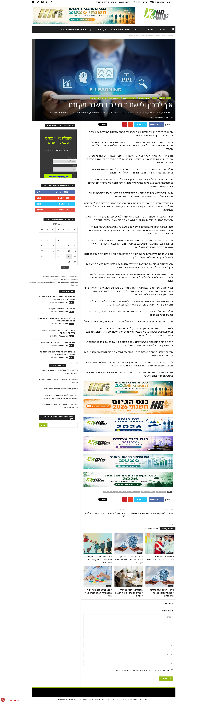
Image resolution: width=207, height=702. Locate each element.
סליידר (104, 98)
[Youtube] (33, 2)
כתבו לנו (136, 2)
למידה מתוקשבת (109, 492)
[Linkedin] (47, 2)
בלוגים (162, 98)
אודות (144, 2)
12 (58, 246)
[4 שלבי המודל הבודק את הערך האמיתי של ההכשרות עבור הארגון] (159, 543)
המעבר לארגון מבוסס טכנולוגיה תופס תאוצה (152, 513)
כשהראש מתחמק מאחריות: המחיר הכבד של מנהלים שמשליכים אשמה (57, 353)
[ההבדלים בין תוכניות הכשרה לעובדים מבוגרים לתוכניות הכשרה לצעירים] (128, 576)
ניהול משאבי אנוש (114, 98)
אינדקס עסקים (102, 2)
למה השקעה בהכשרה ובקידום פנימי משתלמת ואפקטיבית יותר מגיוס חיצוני (99, 559)
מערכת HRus (163, 117)
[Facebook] (57, 2)
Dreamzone (132, 699)
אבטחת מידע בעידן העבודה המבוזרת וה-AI (58, 342)
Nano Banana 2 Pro (70, 370)
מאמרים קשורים (167, 529)
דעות (152, 29)
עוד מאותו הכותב (151, 529)
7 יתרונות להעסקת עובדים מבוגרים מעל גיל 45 (105, 515)
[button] (171, 29)
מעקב (39, 198)
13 (53, 246)
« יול (64, 267)
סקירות (102, 29)
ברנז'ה (140, 29)
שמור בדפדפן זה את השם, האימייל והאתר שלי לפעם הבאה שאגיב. (143, 670)
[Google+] (52, 2)
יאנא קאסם (73, 389)
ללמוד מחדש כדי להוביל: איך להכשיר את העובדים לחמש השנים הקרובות (129, 559)
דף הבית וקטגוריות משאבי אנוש (77, 29)
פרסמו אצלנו (124, 2)
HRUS (109, 699)
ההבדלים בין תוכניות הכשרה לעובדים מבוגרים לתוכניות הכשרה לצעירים (129, 593)
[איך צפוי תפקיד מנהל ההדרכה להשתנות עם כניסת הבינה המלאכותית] (159, 576)
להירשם (40, 210)
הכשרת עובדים (161, 492)
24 (69, 257)
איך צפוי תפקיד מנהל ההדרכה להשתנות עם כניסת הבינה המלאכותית (162, 593)
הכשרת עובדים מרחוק (148, 492)
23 (75, 257)
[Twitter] (37, 2)
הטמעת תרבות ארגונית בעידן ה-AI (61, 308)
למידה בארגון (135, 492)
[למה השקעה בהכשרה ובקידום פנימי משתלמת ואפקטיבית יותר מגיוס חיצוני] (98, 543)
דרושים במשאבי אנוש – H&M (55, 389)
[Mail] (42, 2)
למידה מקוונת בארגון (122, 492)
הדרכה (154, 98)
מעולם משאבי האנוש (129, 98)
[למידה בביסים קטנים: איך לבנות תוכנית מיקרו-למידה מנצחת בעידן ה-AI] (98, 576)
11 (63, 246)
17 (69, 251)
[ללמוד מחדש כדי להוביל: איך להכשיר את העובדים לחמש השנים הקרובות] (128, 543)
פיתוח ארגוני (95, 98)
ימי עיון (114, 2)
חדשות (165, 29)
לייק (38, 192)
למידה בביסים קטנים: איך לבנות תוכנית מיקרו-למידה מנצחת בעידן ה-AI (98, 593)
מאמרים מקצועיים (121, 29)
